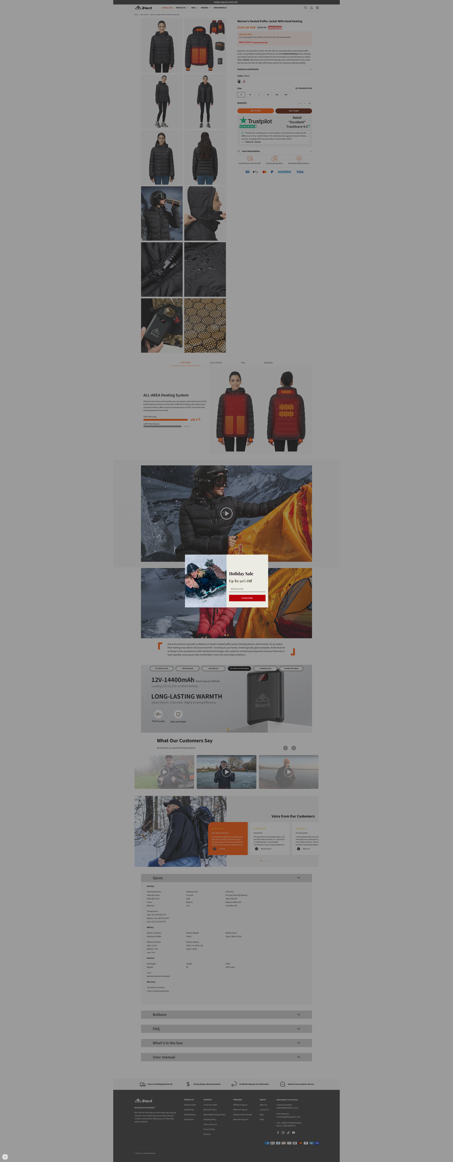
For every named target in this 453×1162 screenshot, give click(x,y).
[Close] (265, 557)
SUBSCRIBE (247, 598)
